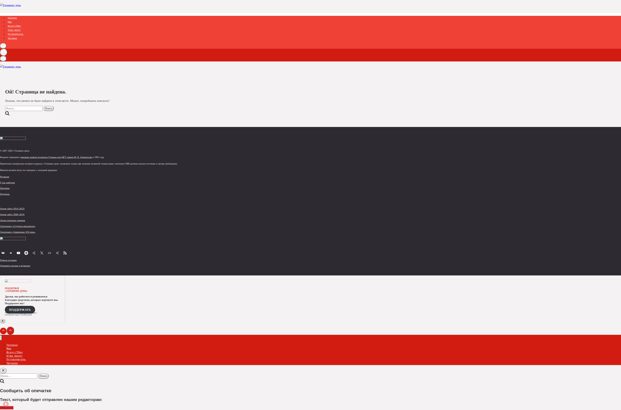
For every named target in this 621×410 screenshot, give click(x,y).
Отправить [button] (6, 407)
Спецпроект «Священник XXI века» (17, 232)
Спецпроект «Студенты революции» (17, 226)
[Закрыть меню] (1, 337)
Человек (12, 18)
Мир (10, 22)
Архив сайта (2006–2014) (12, 214)
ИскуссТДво (14, 26)
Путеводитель (15, 34)
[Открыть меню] (3, 52)
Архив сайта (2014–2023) (12, 208)
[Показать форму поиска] (3, 46)
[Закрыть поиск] (3, 370)
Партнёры (5, 188)
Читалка (12, 38)
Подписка (5, 194)
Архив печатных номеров (12, 220)
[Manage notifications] (5, 404)
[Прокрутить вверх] (3, 331)
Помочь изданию (8, 260)
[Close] (2, 321)
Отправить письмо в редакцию (15, 265)
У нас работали (7, 182)
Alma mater (14, 30)
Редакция (4, 176)
